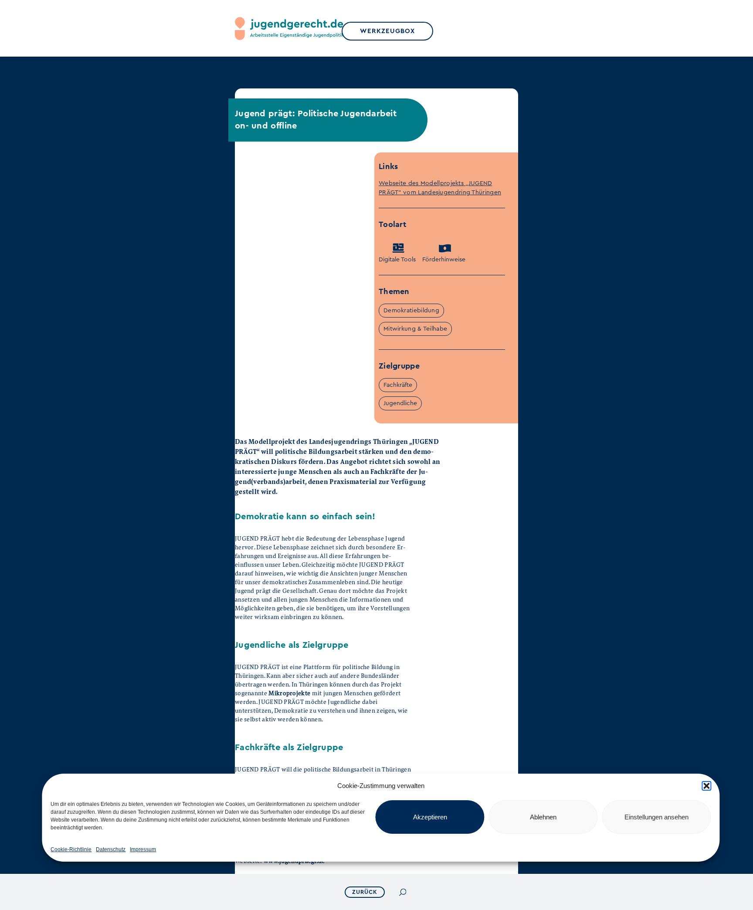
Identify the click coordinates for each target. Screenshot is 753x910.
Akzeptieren (430, 817)
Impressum (143, 849)
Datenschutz (111, 849)
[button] (706, 785)
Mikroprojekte (289, 693)
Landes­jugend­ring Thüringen (459, 192)
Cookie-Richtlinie (71, 849)
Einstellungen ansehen (656, 817)
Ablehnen (543, 817)
